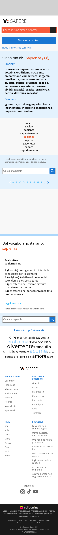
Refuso (8, 397)
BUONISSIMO (24, 516)
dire (12, 337)
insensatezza (13, 107)
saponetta (29, 143)
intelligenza (12, 79)
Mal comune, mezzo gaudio (42, 454)
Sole (7, 430)
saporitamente (29, 150)
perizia (9, 93)
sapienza (29, 136)
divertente (20, 346)
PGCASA (52, 511)
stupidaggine (26, 104)
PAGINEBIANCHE (10, 514)
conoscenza (12, 69)
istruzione (37, 72)
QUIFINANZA (49, 514)
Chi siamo (12, 520)
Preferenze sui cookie (25, 523)
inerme (51, 351)
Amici (7, 451)
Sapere (18, 21)
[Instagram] (22, 491)
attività (45, 337)
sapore (29, 147)
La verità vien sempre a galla (39, 427)
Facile (35, 387)
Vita (7, 425)
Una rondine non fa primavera (42, 441)
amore (39, 356)
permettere (22, 352)
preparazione (13, 76)
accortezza (11, 86)
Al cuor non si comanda (39, 468)
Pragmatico (38, 391)
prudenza (32, 82)
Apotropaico (11, 410)
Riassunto (37, 400)
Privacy (33, 520)
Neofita (8, 401)
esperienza (42, 89)
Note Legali (23, 520)
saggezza (44, 76)
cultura (34, 69)
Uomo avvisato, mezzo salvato (40, 434)
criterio (20, 82)
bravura (41, 86)
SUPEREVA (34, 516)
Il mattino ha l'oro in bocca (42, 448)
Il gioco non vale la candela (41, 461)
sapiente (29, 130)
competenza (29, 76)
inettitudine (24, 111)
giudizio (9, 82)
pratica (30, 89)
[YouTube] (35, 491)
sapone (29, 140)
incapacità (28, 107)
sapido (29, 126)
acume (38, 351)
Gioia (34, 408)
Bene (7, 455)
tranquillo (42, 346)
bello (29, 356)
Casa (7, 434)
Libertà (35, 383)
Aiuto (39, 523)
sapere (24, 69)
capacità (19, 89)
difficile (9, 351)
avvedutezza (26, 86)
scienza (44, 69)
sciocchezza (43, 104)
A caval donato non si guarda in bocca (42, 475)
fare (22, 356)
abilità (9, 89)
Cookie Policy (44, 520)
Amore (8, 443)
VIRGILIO (13, 511)
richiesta (35, 337)
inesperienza (44, 107)
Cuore (8, 447)
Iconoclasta (10, 406)
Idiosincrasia (11, 389)
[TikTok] (29, 491)
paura (50, 356)
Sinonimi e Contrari (21, 48)
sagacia (43, 82)
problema (17, 341)
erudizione (22, 72)
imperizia (10, 111)
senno (24, 79)
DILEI (31, 514)
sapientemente (29, 133)
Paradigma (37, 404)
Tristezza (36, 412)
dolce (33, 342)
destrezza (20, 93)
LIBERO (6, 511)
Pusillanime (11, 393)
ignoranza (11, 104)
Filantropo (10, 384)
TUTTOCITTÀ (23, 514)
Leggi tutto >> (13, 303)
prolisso (44, 342)
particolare (11, 356)
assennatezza (37, 79)
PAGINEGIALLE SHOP (39, 511)
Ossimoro (10, 380)
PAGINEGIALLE (24, 511)
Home (5, 48)
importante (23, 337)
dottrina (10, 72)
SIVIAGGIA (39, 514)
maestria (32, 93)
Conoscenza (38, 396)
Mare (7, 438)
